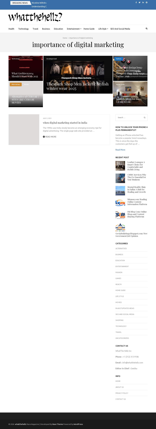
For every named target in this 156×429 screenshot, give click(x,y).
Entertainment (73, 29)
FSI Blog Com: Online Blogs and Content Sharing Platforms (137, 214)
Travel (35, 29)
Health (11, 29)
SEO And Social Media (120, 29)
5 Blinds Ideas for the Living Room (127, 100)
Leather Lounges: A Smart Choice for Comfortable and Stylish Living (136, 166)
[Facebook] (136, 2)
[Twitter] (139, 2)
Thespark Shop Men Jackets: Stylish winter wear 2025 (78, 86)
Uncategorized (51, 59)
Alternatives (16, 84)
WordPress (78, 424)
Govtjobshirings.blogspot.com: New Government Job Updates (131, 234)
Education (58, 29)
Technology (23, 29)
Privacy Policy (122, 393)
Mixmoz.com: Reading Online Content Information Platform (137, 202)
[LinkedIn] (143, 2)
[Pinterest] (146, 2)
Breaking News (20, 3)
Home (118, 381)
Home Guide (89, 29)
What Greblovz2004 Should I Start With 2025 (25, 75)
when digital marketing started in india (65, 122)
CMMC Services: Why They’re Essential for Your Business (136, 177)
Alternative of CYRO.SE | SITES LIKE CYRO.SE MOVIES (25, 99)
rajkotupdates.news (125, 308)
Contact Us (121, 399)
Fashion (118, 59)
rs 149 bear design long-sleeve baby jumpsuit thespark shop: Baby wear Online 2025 (130, 72)
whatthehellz (20, 424)
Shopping (119, 320)
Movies (26, 84)
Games (118, 278)
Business (46, 29)
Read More (50, 137)
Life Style (102, 29)
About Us (120, 387)
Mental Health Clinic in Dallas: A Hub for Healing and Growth (136, 189)
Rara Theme (57, 424)
